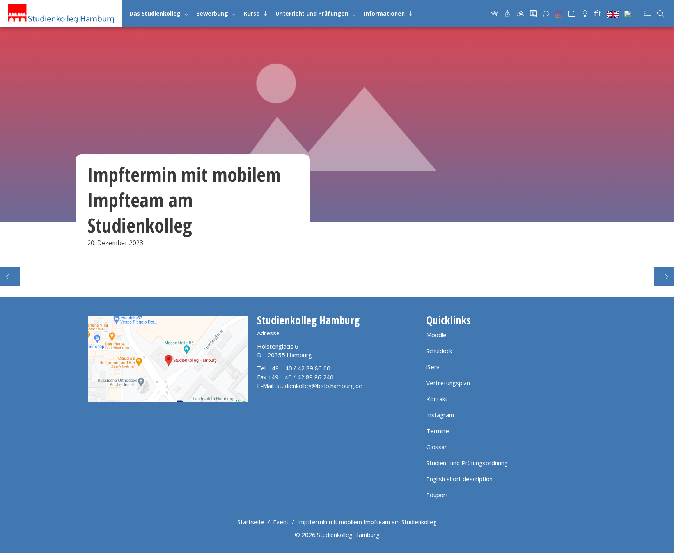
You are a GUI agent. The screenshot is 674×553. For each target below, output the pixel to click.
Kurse (252, 13)
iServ (433, 367)
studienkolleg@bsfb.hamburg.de (319, 385)
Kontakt (436, 399)
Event (281, 522)
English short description (459, 479)
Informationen (384, 13)
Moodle (436, 335)
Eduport (437, 495)
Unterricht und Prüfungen (311, 13)
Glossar (436, 447)
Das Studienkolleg (155, 13)
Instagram (440, 415)
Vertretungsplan (448, 383)
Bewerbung (212, 13)
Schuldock (439, 351)
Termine (437, 431)
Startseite (251, 522)
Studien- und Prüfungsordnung (467, 463)
